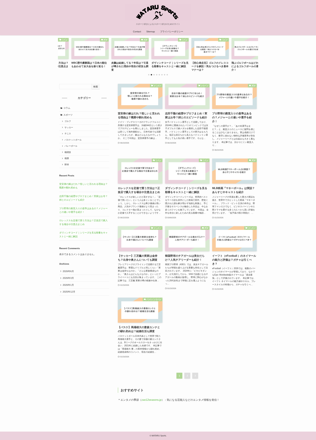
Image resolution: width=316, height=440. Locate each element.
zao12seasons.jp (151, 399)
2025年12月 (69, 291)
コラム (66, 108)
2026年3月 (68, 278)
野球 (67, 164)
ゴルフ (68, 121)
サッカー (69, 127)
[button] (148, 74)
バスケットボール (73, 140)
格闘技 (68, 152)
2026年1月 (68, 285)
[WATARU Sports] (158, 12)
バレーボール (71, 146)
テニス (68, 133)
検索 (95, 86)
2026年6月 (68, 271)
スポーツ (68, 115)
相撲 (67, 158)
